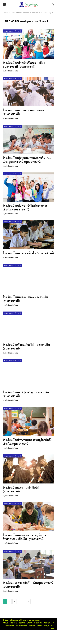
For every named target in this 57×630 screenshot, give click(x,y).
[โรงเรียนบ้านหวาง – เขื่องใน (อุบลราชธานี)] (28, 234)
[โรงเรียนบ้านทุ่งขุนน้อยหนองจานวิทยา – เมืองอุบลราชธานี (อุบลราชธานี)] (28, 139)
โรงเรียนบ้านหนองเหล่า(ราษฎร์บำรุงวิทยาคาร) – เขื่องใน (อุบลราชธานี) (24, 537)
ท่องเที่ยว (38, 622)
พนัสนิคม (47, 622)
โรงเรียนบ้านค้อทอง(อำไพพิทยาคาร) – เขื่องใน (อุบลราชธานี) (26, 207)
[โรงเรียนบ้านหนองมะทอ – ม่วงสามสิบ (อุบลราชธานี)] (28, 278)
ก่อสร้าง (22, 622)
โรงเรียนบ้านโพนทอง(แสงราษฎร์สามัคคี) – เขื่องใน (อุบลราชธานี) (28, 441)
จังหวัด (39, 625)
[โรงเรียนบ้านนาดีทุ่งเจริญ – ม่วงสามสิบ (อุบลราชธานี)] (28, 373)
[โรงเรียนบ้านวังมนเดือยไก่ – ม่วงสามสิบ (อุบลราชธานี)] (28, 326)
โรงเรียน (13, 622)
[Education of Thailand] (28, 4)
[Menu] (4, 4)
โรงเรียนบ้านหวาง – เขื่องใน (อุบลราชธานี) (28, 253)
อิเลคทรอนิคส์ (21, 625)
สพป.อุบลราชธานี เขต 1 (12, 31)
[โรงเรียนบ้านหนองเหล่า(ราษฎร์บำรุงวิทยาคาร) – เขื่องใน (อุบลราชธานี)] (28, 516)
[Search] (52, 4)
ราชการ (32, 625)
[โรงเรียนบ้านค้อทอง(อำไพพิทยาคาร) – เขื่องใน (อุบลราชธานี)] (28, 186)
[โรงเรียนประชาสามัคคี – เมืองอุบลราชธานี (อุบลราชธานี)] (28, 564)
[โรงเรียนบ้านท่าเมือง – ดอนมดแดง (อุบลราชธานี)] (28, 91)
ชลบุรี (46, 625)
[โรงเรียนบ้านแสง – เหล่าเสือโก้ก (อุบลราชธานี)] (28, 468)
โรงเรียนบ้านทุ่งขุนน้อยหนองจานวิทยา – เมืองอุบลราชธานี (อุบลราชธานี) (27, 159)
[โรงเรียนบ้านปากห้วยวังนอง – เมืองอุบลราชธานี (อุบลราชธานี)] (28, 44)
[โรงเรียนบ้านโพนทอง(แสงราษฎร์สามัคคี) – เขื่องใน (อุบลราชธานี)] (28, 421)
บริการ (29, 622)
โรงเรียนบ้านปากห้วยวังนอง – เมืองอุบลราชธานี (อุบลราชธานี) (24, 64)
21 (23, 601)
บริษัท (5, 622)
